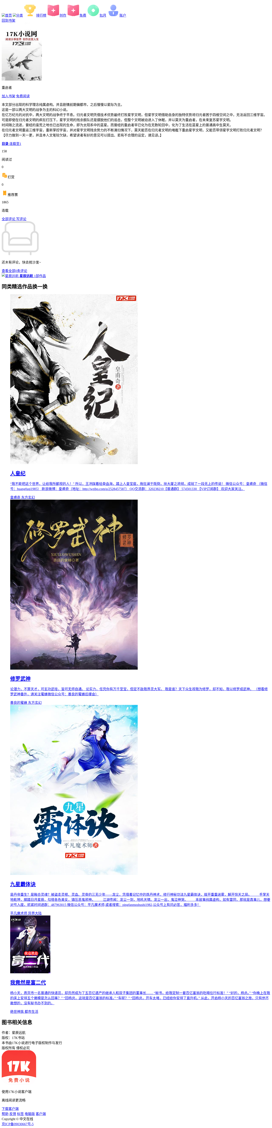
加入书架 (8, 96)
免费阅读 (23, 96)
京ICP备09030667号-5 (18, 1124)
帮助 (5, 1114)
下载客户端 (10, 1109)
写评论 (21, 219)
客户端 (41, 1114)
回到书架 (8, 20)
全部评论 (9, 219)
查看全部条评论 (14, 271)
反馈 (12, 1114)
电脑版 (30, 1114)
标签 (20, 1114)
